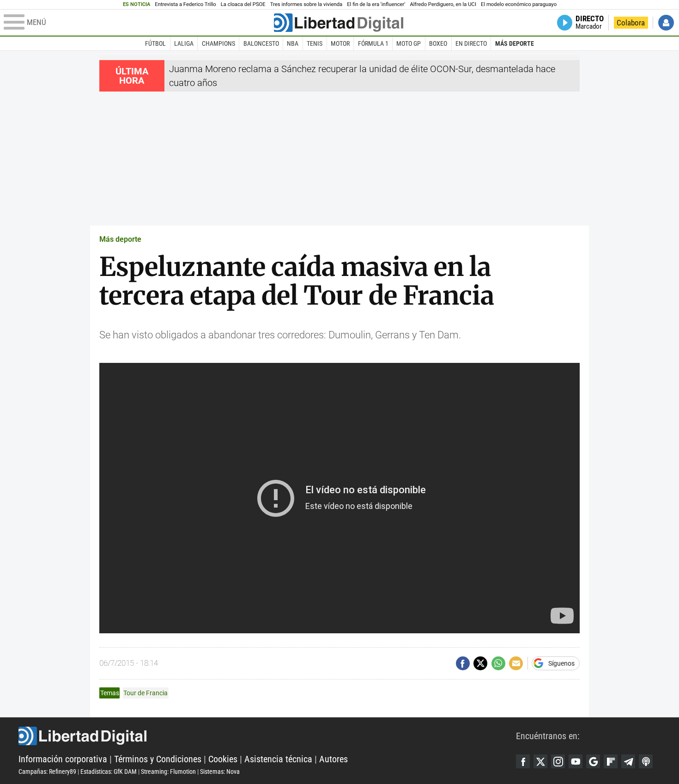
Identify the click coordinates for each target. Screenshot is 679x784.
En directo (471, 43)
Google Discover (593, 761)
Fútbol (155, 43)
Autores (333, 759)
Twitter (540, 761)
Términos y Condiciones (157, 759)
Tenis (314, 43)
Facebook (523, 761)
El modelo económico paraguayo (519, 4)
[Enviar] (498, 663)
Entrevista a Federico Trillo (185, 4)
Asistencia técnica (278, 759)
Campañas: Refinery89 (47, 771)
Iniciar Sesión (666, 23)
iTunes (646, 761)
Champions (218, 43)
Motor (340, 43)
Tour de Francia (145, 693)
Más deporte (514, 43)
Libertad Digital (267, 736)
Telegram (628, 761)
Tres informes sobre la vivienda (306, 4)
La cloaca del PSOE (243, 4)
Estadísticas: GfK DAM (108, 771)
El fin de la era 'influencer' (376, 4)
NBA (292, 43)
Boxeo (438, 43)
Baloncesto (261, 43)
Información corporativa (62, 759)
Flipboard (611, 761)
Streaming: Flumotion (168, 771)
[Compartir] (463, 663)
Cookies (222, 759)
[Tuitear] (480, 663)
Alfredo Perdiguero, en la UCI (443, 4)
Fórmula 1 (373, 43)
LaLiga (184, 43)
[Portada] (338, 22)
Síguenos (561, 663)
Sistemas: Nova (220, 771)
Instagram (558, 761)
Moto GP (408, 43)
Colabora (631, 22)
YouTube (575, 761)
